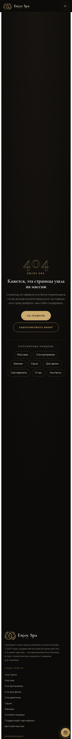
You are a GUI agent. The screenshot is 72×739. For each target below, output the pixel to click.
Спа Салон (11, 674)
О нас (38, 372)
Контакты (55, 372)
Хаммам (18, 363)
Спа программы (14, 686)
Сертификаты (19, 372)
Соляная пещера (14, 714)
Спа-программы (45, 354)
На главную (36, 315)
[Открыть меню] (65, 6)
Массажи (22, 354)
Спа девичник (13, 697)
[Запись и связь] (65, 732)
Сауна (34, 363)
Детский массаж (14, 726)
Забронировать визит (36, 327)
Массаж (9, 680)
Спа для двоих (13, 691)
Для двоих (52, 363)
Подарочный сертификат (20, 720)
